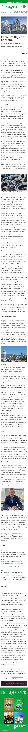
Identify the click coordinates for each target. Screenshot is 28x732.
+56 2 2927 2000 (5, 727)
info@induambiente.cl (6, 728)
